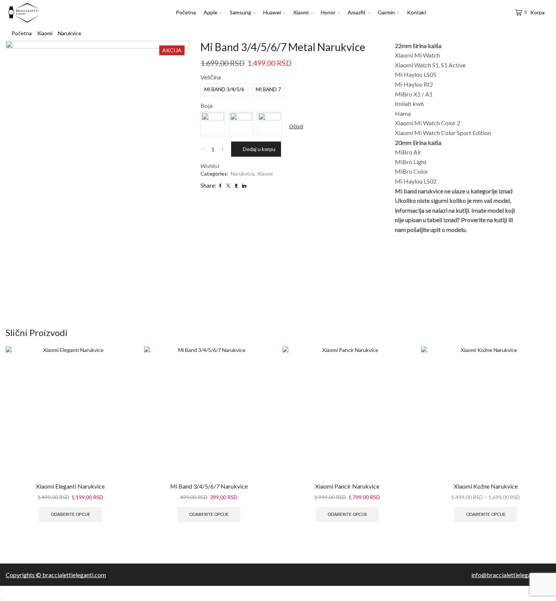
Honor (328, 12)
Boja (206, 105)
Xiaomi (301, 12)
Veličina (210, 77)
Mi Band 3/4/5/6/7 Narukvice (209, 486)
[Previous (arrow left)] (1, 599)
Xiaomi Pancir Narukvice (347, 486)
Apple (210, 12)
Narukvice (69, 33)
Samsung (240, 12)
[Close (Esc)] (1, 591)
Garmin (386, 12)
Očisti (296, 126)
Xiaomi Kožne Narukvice (486, 486)
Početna (186, 12)
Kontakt (417, 12)
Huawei (272, 12)
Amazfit (357, 12)
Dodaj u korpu (259, 149)
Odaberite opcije (70, 514)
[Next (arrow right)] (3, 599)
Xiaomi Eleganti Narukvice (70, 486)
